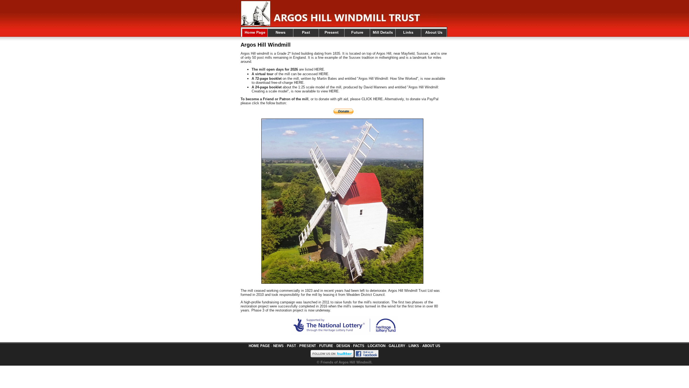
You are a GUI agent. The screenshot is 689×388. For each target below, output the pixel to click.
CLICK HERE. (372, 99)
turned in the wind (380, 306)
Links (408, 32)
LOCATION (376, 346)
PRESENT (307, 346)
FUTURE (326, 346)
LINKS (414, 346)
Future (357, 32)
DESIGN (343, 346)
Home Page (255, 32)
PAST (291, 346)
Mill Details (383, 32)
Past (306, 32)
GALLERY (397, 346)
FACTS (358, 346)
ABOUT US (431, 346)
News (281, 32)
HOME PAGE (259, 346)
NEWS (278, 346)
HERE (319, 69)
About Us (433, 32)
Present (332, 32)
